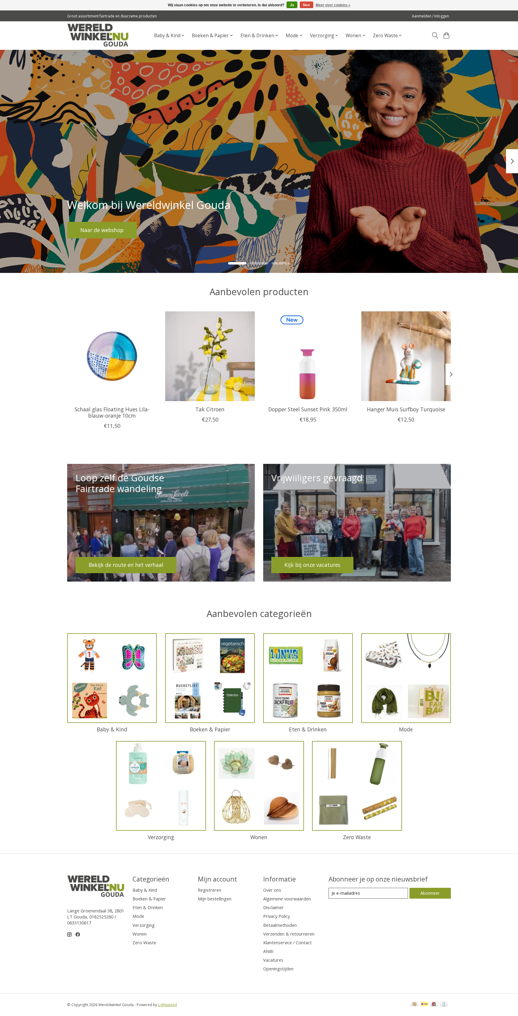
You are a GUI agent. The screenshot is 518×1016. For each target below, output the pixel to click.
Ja (292, 5)
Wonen (258, 837)
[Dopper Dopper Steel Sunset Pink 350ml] (308, 356)
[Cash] (414, 1005)
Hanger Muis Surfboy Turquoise (406, 409)
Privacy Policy (276, 916)
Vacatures (273, 960)
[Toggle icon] (434, 35)
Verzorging (161, 837)
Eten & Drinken (308, 729)
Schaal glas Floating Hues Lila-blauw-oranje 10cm (112, 412)
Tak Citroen (210, 409)
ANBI (268, 951)
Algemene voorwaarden (287, 899)
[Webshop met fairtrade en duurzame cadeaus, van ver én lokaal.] (97, 35)
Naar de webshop (102, 229)
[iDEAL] (424, 1005)
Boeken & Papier (210, 729)
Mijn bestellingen (214, 899)
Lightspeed (167, 1004)
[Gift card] (434, 1005)
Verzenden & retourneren (288, 934)
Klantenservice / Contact (287, 942)
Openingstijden (278, 969)
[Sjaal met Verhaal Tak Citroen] (210, 356)
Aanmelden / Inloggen (430, 16)
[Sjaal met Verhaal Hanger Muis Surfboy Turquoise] (406, 356)
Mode (406, 729)
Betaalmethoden (280, 925)
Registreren (209, 890)
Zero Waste (357, 837)
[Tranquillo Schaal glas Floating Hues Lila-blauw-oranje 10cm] (112, 356)
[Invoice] (444, 1005)
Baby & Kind (112, 729)
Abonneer (430, 893)
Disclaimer (273, 907)
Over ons (272, 890)
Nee (306, 5)
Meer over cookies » (333, 5)
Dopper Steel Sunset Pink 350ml (307, 409)
